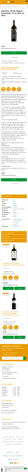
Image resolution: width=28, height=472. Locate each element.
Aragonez (15, 224)
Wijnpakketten (5, 407)
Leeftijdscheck (19, 441)
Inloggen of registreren (8, 437)
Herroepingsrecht (17, 444)
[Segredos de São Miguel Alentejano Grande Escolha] (14, 252)
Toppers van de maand (7, 405)
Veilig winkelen (7, 439)
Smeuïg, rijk (6, 268)
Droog (14, 203)
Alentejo (15, 207)
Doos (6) (14, 53)
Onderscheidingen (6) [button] (7, 233)
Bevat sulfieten (16, 226)
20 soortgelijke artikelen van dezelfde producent (12, 63)
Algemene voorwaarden (9, 441)
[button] (3, 89)
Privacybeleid (8, 444)
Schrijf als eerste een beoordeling (9, 61)
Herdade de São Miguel (18, 209)
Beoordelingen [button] (6, 236)
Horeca (15, 439)
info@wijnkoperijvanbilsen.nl (9, 378)
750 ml (14, 214)
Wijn (14, 200)
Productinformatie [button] (7, 196)
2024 (14, 210)
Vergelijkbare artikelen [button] (8, 240)
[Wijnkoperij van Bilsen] (11, 2)
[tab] (14, 196)
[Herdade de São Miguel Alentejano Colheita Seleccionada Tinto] (14, 301)
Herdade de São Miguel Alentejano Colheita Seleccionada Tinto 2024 (11, 313)
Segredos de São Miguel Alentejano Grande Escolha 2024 (13, 264)
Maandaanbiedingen (7, 403)
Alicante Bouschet (17, 221)
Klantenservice (19, 437)
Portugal (15, 205)
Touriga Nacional (17, 219)
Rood (14, 201)
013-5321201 (5, 376)
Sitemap (20, 439)
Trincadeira (15, 222)
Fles (8, 288)
